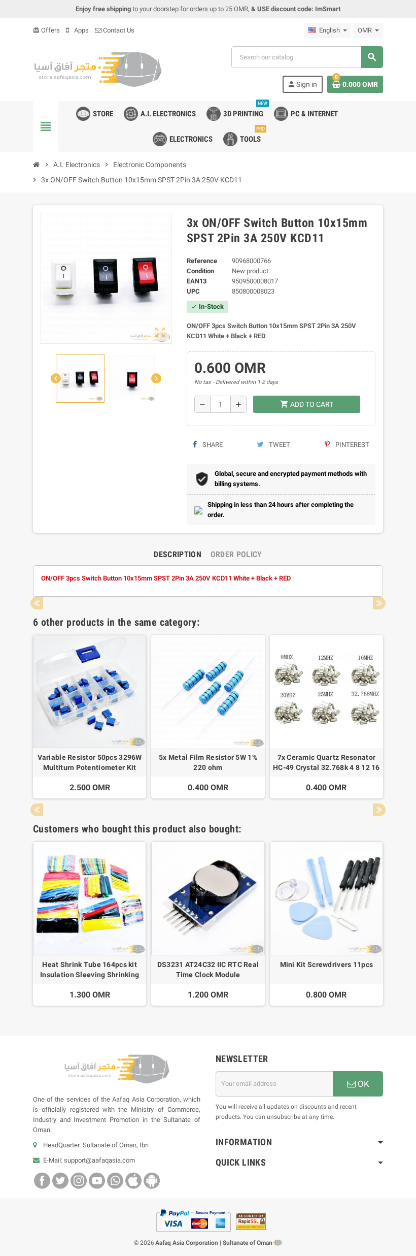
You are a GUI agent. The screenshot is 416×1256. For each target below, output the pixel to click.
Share (212, 444)
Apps (81, 30)
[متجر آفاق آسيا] (97, 69)
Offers (46, 30)
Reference (202, 261)
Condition (200, 271)
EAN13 (196, 281)
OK (362, 1084)
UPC (193, 291)
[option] (89, 716)
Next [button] (379, 603)
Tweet (278, 444)
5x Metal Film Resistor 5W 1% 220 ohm (208, 762)
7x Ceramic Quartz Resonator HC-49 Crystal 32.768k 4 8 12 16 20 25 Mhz (326, 762)
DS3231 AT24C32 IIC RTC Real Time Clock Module (208, 969)
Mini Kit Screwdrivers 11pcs (326, 964)
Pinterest (351, 444)
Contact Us (117, 30)
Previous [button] (36, 603)
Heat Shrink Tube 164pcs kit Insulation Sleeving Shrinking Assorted (89, 970)
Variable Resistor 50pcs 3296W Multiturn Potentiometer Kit (90, 762)
